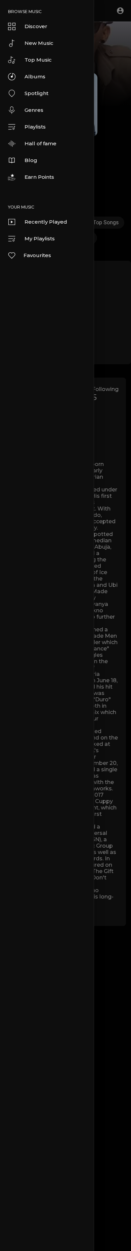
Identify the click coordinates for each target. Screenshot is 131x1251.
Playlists (35, 127)
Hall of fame (40, 143)
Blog (31, 160)
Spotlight (36, 93)
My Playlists (40, 238)
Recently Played (46, 222)
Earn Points (39, 177)
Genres (34, 110)
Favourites (37, 255)
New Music (39, 43)
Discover (36, 26)
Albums (35, 76)
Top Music (38, 60)
